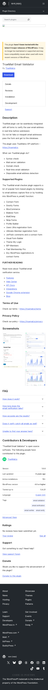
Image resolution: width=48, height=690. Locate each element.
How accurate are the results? (16, 416)
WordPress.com (10, 633)
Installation (10, 97)
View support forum (11, 554)
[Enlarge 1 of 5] (19, 336)
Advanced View (9, 517)
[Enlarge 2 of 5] (19, 349)
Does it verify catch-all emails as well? (19, 424)
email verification (38, 505)
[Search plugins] (28, 19)
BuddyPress (9, 645)
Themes (28, 595)
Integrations (11, 289)
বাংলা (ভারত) (12, 656)
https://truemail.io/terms (30, 309)
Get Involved (31, 612)
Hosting (5, 599)
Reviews (9, 90)
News (5, 595)
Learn (5, 612)
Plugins (28, 599)
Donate (29, 620)
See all (43, 536)
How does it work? (11, 399)
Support (8, 109)
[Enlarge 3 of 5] (42, 336)
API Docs (10, 285)
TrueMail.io (10, 68)
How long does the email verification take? (12, 407)
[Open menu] (44, 3)
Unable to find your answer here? (17, 431)
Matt (5, 637)
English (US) (41, 495)
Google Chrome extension (18, 292)
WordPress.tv (9, 625)
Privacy (5, 604)
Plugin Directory (9, 11)
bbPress (7, 641)
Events (28, 616)
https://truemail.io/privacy (31, 321)
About (5, 591)
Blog (8, 296)
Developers (7, 620)
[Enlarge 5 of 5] (42, 372)
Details (8, 84)
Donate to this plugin (11, 576)
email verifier (29, 510)
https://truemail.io (10, 147)
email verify (40, 510)
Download (8, 75)
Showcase (30, 591)
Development (11, 103)
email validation (39, 500)
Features (10, 278)
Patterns (29, 604)
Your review (7, 536)
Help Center (11, 281)
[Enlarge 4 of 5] (42, 354)
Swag (29, 625)
